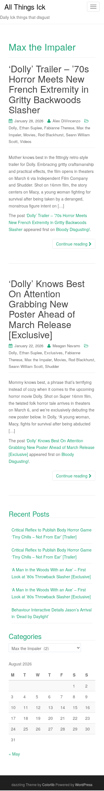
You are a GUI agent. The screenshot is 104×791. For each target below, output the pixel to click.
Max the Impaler (38, 359)
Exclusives (53, 352)
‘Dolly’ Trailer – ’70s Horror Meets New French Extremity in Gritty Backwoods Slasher (49, 89)
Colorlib (48, 784)
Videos (25, 141)
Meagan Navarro (66, 345)
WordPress (83, 784)
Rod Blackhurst (51, 134)
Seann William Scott (26, 366)
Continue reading (72, 244)
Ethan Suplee (30, 127)
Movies (29, 134)
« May (14, 754)
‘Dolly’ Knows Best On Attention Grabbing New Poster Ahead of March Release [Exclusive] (47, 308)
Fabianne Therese (59, 127)
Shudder (52, 366)
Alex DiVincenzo (66, 121)
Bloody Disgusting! (73, 229)
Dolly (13, 127)
